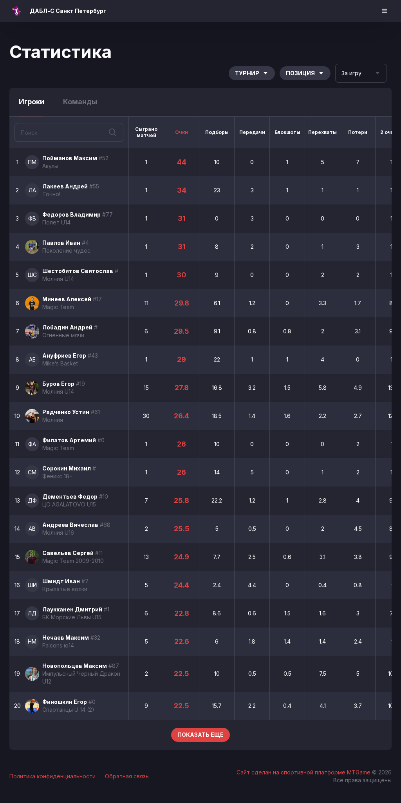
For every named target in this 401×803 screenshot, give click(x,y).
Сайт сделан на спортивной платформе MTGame (304, 772)
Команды (80, 102)
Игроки (31, 102)
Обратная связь (127, 776)
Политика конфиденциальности (52, 776)
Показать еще (200, 734)
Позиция (300, 73)
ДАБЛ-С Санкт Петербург (68, 10)
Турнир (247, 73)
